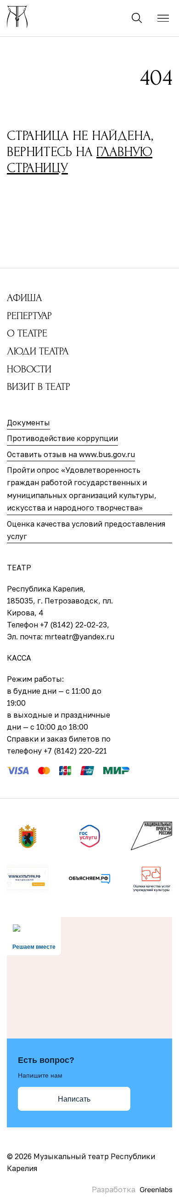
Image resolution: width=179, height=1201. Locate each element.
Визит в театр (38, 387)
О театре (27, 333)
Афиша (24, 298)
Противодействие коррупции (62, 438)
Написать (74, 1099)
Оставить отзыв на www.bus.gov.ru (71, 454)
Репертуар (29, 316)
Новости (29, 369)
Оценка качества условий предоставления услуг (86, 530)
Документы (28, 422)
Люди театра (37, 351)
